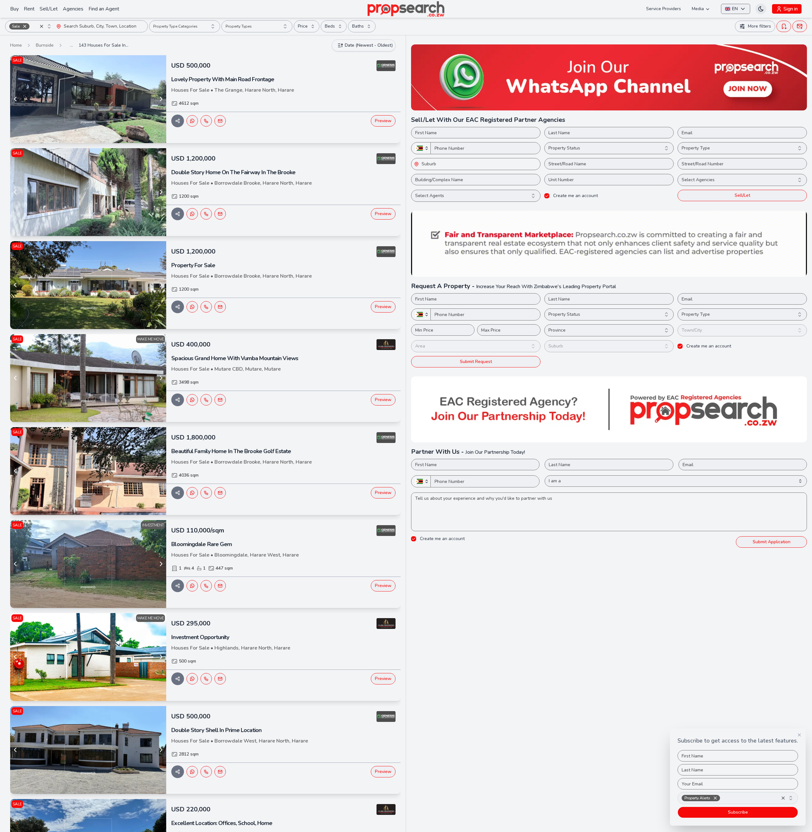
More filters (759, 26)
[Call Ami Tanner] (206, 678)
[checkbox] (546, 195)
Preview (383, 121)
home (16, 45)
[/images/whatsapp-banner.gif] (609, 77)
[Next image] (161, 99)
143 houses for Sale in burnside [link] (104, 45)
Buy (14, 8)
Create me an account (575, 196)
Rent (29, 8)
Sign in (790, 8)
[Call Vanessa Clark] (206, 400)
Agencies (73, 8)
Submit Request (476, 362)
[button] (25, 26)
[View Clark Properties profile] (386, 344)
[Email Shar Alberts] (220, 121)
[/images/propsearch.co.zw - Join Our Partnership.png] (609, 409)
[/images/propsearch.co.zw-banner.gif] (609, 244)
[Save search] (783, 26)
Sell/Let (49, 8)
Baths (358, 26)
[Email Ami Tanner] (220, 678)
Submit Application (771, 542)
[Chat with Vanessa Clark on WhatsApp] (192, 400)
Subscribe (738, 812)
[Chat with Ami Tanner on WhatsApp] (192, 678)
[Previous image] (15, 99)
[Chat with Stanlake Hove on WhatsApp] (192, 585)
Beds (330, 26)
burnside (45, 45)
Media (698, 9)
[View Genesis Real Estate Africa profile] (386, 65)
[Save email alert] (799, 26)
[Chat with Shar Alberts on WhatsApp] (192, 121)
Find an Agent (103, 8)
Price (303, 26)
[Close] (799, 734)
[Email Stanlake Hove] (220, 585)
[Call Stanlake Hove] (206, 585)
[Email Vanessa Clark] (220, 400)
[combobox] (30, 26)
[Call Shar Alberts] (206, 121)
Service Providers (663, 9)
